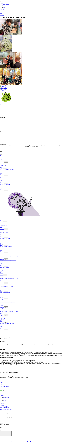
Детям (2, 5)
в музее (20, 145)
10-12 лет (4, 7)
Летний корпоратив (5, 406)
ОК (0, 430)
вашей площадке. (27, 145)
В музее (2, 3)
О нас (2, 382)
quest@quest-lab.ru (7, 12)
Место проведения (9, 417)
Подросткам (2, 403)
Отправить (1, 423)
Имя (7, 413)
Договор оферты (10, 389)
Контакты (2, 384)
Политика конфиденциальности (4, 389)
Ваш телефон (8, 414)
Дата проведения (9, 420)
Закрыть (1, 427)
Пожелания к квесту (9, 422)
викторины (11, 366)
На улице (2, 395)
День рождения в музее (6, 4)
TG (16, 378)
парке (22, 145)
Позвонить (3, 1)
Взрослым (2, 9)
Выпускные (4, 6)
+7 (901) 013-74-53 (2, 12)
